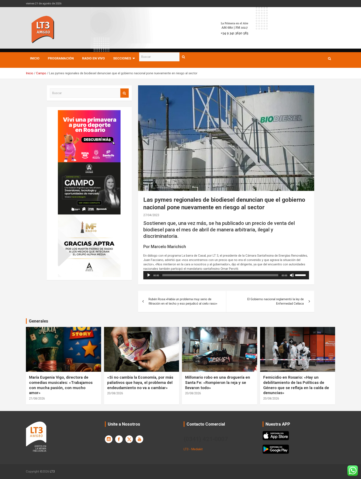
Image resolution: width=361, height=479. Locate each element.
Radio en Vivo (93, 58)
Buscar (183, 57)
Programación (61, 58)
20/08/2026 (115, 393)
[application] (226, 275)
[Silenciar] (292, 275)
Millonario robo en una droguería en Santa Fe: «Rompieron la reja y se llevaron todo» (217, 382)
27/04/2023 (151, 215)
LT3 (52, 471)
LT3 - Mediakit (193, 449)
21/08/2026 (37, 398)
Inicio (34, 58)
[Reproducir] (149, 275)
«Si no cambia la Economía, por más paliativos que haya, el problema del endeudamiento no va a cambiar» (140, 382)
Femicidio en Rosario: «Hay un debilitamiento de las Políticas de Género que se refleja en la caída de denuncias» (296, 385)
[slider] (301, 275)
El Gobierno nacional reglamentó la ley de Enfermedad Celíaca (275, 301)
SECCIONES (122, 58)
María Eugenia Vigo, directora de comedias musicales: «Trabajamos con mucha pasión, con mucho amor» (61, 385)
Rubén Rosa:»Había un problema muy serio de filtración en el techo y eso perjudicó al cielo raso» (183, 301)
